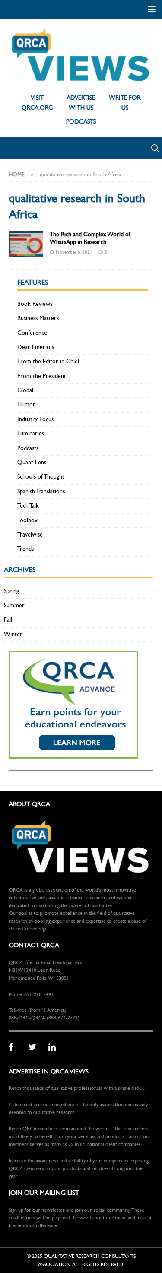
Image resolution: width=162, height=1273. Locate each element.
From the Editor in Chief (48, 361)
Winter (13, 634)
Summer (14, 605)
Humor (26, 404)
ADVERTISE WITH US (81, 102)
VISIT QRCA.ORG (37, 102)
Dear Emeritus (35, 347)
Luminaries (30, 433)
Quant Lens (31, 462)
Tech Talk (28, 505)
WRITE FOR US (124, 102)
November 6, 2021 (74, 252)
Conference (32, 333)
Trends (25, 548)
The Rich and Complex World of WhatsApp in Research (90, 238)
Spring (11, 591)
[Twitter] (35, 1047)
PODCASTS (81, 121)
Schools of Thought (40, 476)
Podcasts (27, 448)
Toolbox (27, 520)
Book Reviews (34, 304)
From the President (41, 376)
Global (25, 390)
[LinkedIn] (55, 1047)
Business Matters (38, 318)
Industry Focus (35, 419)
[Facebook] (15, 1047)
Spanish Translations (41, 491)
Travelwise (30, 534)
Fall (8, 619)
